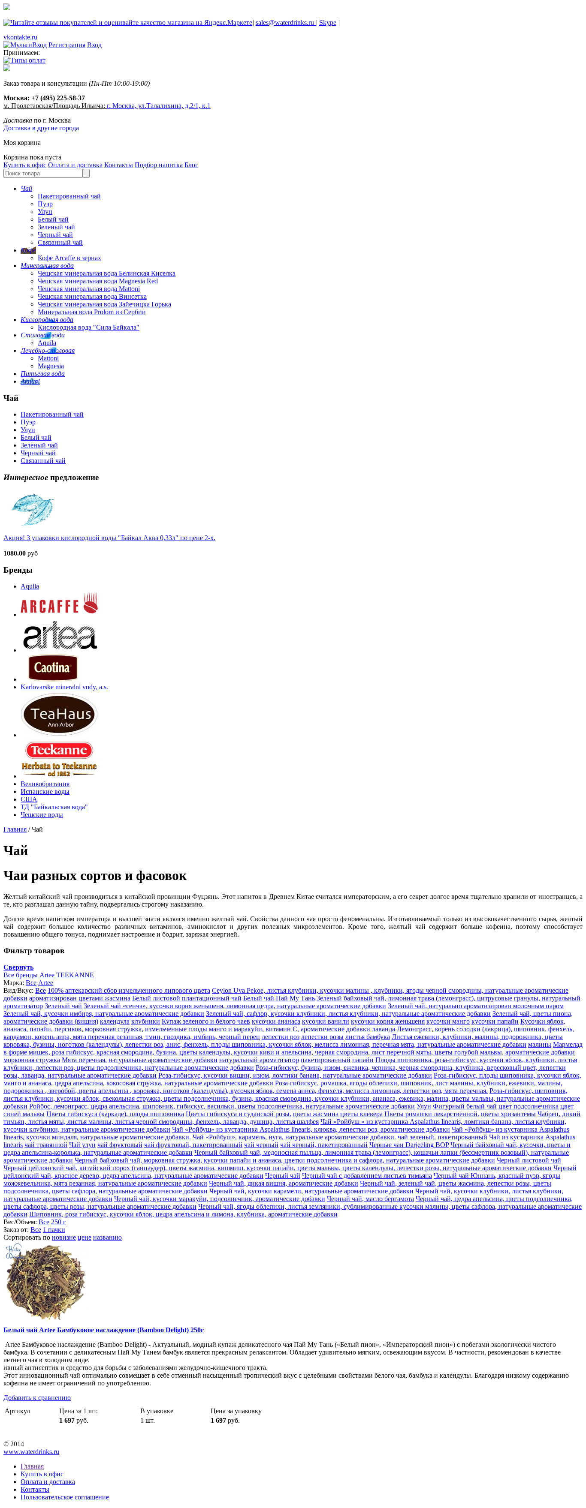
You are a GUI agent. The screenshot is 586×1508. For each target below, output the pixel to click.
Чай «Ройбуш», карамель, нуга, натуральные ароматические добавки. (294, 1137)
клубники (145, 1021)
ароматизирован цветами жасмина (79, 998)
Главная (15, 829)
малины (539, 1044)
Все (31, 982)
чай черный (261, 1144)
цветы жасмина (315, 1113)
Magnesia (51, 365)
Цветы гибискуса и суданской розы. (238, 1113)
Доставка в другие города (41, 128)
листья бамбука (367, 1036)
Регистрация (66, 44)
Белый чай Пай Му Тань (279, 998)
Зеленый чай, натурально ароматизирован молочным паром (476, 1005)
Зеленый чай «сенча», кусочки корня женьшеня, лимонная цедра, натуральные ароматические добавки (235, 1005)
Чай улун (82, 1144)
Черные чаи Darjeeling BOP (409, 1144)
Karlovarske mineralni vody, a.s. (64, 687)
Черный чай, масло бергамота (370, 1198)
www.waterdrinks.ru (31, 1451)
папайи (363, 1059)
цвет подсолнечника (528, 1106)
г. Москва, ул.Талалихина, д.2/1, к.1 (159, 105)
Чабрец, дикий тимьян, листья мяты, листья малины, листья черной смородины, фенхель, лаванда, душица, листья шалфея (291, 1117)
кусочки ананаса (276, 1021)
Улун (45, 211)
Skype (327, 22)
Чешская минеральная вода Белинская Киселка (106, 273)
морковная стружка (31, 1059)
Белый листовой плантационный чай (187, 998)
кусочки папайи (495, 1021)
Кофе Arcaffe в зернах (69, 257)
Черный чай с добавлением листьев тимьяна (367, 1175)
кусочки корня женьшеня (388, 1021)
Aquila (47, 342)
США (29, 799)
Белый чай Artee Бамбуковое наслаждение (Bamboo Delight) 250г (103, 1330)
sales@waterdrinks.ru (286, 22)
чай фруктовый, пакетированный (193, 1144)
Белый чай (53, 219)
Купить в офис (24, 164)
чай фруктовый (119, 1144)
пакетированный (325, 1059)
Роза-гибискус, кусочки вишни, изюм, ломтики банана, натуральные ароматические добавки (295, 1075)
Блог (191, 164)
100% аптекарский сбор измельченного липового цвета (129, 990)
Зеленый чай (56, 227)
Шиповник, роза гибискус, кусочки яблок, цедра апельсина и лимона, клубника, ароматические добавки (183, 1214)
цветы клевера (361, 1113)
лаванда (383, 1029)
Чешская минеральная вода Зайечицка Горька (104, 304)
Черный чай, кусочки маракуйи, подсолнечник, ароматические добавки (219, 1198)
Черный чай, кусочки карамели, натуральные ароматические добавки (311, 1191)
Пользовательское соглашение (65, 1497)
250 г (58, 1222)
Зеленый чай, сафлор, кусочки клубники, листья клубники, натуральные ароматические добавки (348, 1013)
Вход (94, 44)
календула (115, 1021)
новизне (64, 1237)
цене (84, 1237)
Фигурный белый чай (465, 1106)
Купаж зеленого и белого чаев (206, 1021)
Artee (46, 975)
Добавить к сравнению (37, 1397)
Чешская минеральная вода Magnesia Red (98, 281)
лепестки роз (280, 1036)
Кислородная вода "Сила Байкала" (88, 327)
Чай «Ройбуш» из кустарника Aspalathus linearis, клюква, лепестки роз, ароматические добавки (311, 1129)
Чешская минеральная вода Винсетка (92, 296)
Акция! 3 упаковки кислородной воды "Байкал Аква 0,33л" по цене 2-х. (109, 537)
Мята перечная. (84, 1059)
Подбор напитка (159, 164)
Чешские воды (42, 814)
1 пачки (54, 1229)
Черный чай (55, 234)
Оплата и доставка (75, 164)
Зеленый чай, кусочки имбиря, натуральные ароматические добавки (103, 1013)
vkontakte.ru (20, 37)
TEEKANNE (75, 975)
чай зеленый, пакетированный (442, 1137)
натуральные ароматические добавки (163, 1059)
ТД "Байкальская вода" (54, 807)
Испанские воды (45, 791)
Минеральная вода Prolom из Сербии (92, 311)
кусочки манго (448, 1021)
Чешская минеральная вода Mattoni (89, 288)
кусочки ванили (325, 1021)
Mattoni (48, 358)
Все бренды (20, 975)
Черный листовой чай (529, 1160)
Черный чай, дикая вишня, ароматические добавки (283, 1183)
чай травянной (45, 1144)
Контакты (118, 164)
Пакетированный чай (69, 196)
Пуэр (45, 203)
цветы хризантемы (508, 1113)
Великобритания (45, 783)
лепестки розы (322, 1036)
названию (107, 1237)
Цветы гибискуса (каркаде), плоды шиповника (115, 1113)
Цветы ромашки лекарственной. (431, 1113)
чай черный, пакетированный (324, 1144)
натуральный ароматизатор (259, 1059)
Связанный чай (60, 242)
